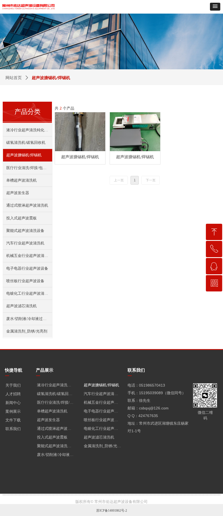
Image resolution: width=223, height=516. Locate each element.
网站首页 (13, 78)
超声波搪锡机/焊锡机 (24, 155)
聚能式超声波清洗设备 (25, 231)
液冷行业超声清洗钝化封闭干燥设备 (29, 130)
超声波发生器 (17, 193)
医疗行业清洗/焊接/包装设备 (29, 168)
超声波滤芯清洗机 (21, 306)
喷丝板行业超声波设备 (25, 281)
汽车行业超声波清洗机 (25, 243)
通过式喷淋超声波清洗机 (27, 205)
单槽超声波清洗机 (21, 180)
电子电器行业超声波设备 (27, 268)
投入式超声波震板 (21, 218)
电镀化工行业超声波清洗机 (29, 293)
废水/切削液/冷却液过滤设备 (29, 319)
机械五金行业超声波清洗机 (29, 256)
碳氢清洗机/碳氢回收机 (25, 143)
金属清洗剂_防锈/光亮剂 (26, 331)
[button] (215, 7)
